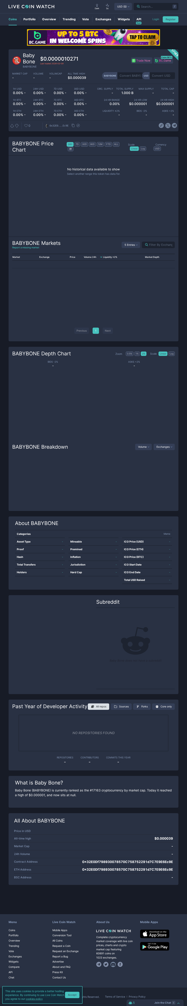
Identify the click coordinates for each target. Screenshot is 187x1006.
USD (122, 6)
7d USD (58, 88)
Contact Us (59, 977)
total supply (124, 88)
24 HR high (167, 100)
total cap (167, 88)
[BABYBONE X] (167, 126)
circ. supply (105, 88)
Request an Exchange (65, 951)
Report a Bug (60, 956)
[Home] (115, 931)
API (11, 972)
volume (38, 73)
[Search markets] (145, 245)
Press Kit (57, 972)
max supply (146, 88)
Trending (14, 945)
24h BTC (38, 100)
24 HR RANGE (112, 100)
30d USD (79, 88)
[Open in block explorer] (78, 126)
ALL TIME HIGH (76, 73)
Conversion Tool (61, 935)
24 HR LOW (140, 100)
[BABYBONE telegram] (174, 126)
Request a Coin (61, 945)
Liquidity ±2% (111, 111)
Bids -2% (142, 111)
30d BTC (79, 100)
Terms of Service (115, 996)
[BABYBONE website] (161, 126)
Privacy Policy (137, 996)
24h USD (38, 88)
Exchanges (163, 446)
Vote (11, 951)
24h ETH (38, 111)
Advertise (58, 961)
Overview (14, 940)
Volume (142, 446)
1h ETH (17, 111)
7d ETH (58, 111)
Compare (14, 966)
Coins (12, 930)
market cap (19, 73)
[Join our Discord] (113, 964)
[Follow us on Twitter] (106, 964)
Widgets (13, 961)
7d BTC (58, 100)
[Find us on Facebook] (120, 964)
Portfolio (13, 935)
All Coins (57, 940)
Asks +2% (168, 111)
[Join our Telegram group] (99, 964)
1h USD (17, 88)
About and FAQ (61, 966)
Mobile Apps (59, 930)
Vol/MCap (55, 73)
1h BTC (17, 100)
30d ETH (79, 111)
